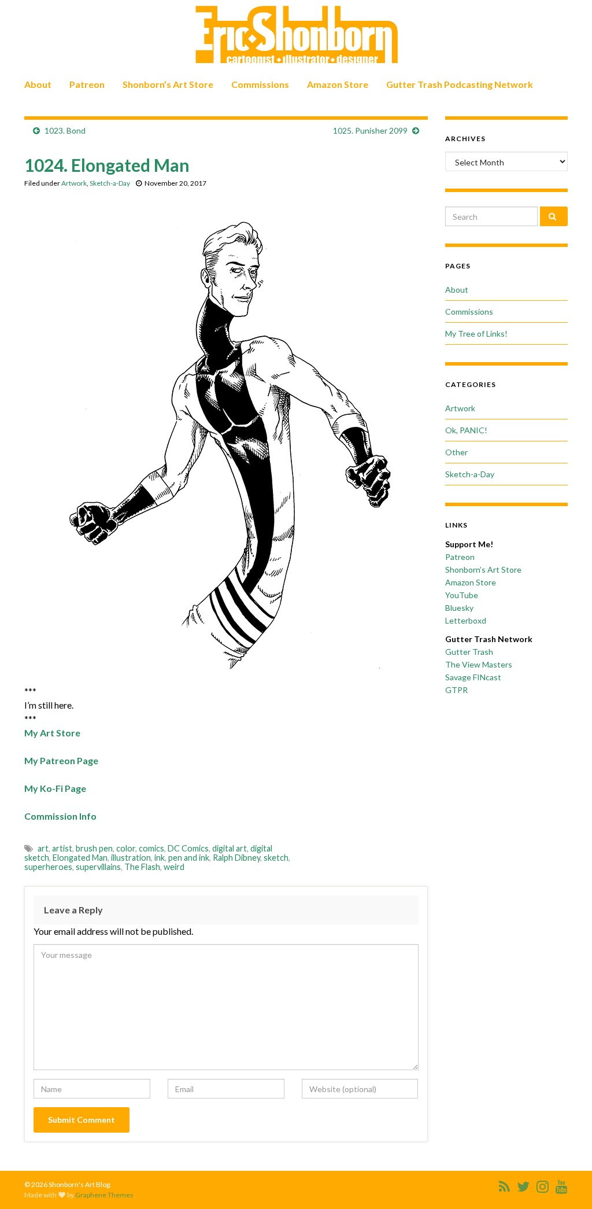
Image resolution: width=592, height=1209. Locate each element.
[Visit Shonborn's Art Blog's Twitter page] (523, 1184)
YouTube (461, 595)
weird (174, 867)
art (43, 848)
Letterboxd (465, 620)
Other (456, 452)
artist (62, 848)
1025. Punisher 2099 (370, 130)
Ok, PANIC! (466, 430)
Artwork (74, 183)
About (37, 84)
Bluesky (459, 608)
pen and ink (188, 857)
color (125, 848)
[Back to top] (566, 1183)
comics (151, 848)
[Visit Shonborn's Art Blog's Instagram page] (542, 1184)
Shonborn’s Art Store (168, 84)
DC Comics (188, 848)
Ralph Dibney (236, 857)
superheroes (48, 867)
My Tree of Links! (476, 333)
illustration (131, 857)
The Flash (142, 867)
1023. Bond (65, 130)
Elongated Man (80, 857)
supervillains (98, 867)
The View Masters (478, 664)
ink (159, 857)
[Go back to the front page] (296, 35)
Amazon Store (337, 84)
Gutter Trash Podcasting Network (459, 84)
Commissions (260, 84)
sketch (276, 857)
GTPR (456, 690)
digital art (229, 848)
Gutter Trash (469, 652)
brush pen (94, 848)
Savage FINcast (473, 677)
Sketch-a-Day (110, 183)
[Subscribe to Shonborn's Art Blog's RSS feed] (504, 1184)
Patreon (87, 84)
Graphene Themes (104, 1194)
